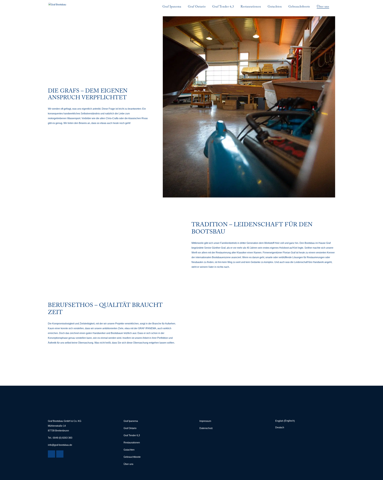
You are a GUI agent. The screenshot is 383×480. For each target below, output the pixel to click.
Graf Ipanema (131, 421)
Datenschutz (206, 428)
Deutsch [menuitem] (279, 427)
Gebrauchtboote (132, 457)
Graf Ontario (130, 428)
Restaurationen (132, 442)
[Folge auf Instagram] (59, 454)
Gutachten (129, 449)
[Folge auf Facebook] (51, 454)
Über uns (128, 464)
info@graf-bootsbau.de (60, 445)
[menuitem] (285, 421)
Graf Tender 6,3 (132, 435)
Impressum (205, 421)
